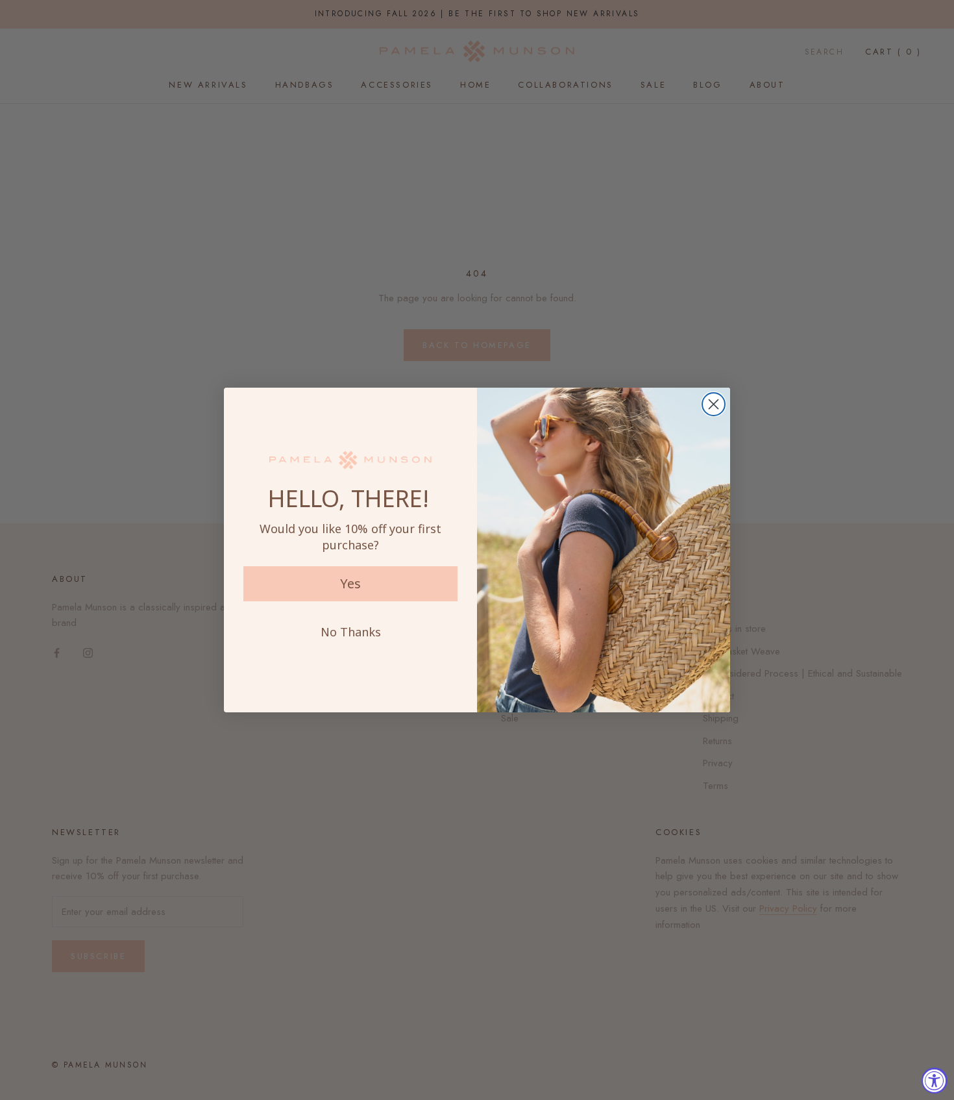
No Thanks (351, 632)
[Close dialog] (713, 404)
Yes (350, 583)
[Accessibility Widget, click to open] (935, 1081)
